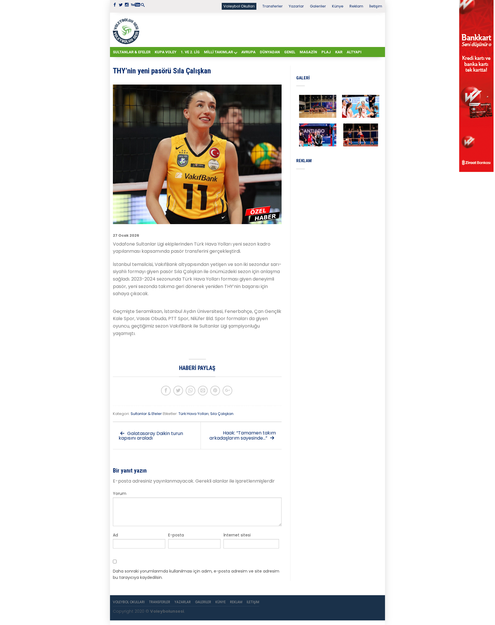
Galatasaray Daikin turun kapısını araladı (151, 435)
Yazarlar (296, 6)
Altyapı (354, 52)
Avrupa (248, 52)
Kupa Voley (165, 52)
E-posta (176, 535)
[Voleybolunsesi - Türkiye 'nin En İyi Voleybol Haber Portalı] (127, 29)
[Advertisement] (262, 29)
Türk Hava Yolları (193, 413)
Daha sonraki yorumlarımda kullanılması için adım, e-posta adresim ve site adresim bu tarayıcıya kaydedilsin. (196, 574)
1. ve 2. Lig (190, 52)
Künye (337, 6)
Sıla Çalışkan (221, 413)
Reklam (356, 6)
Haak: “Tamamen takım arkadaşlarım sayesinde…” (242, 435)
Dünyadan (270, 52)
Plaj (326, 52)
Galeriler (318, 6)
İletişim (375, 6)
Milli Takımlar (218, 52)
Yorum (119, 493)
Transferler (272, 6)
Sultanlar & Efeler (131, 52)
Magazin (308, 52)
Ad (115, 535)
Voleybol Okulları (239, 6)
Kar (338, 52)
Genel (289, 52)
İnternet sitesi (237, 535)
